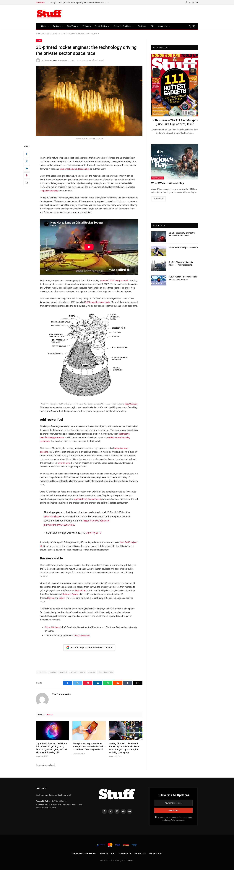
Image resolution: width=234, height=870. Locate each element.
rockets (73, 672)
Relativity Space (70, 594)
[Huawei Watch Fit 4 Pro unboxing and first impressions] (158, 280)
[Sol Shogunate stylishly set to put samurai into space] (158, 236)
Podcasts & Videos (122, 26)
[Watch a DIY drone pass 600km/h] (158, 251)
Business (142, 26)
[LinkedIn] (27, 168)
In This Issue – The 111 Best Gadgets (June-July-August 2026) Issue (175, 122)
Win (152, 26)
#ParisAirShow (52, 516)
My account (155, 854)
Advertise (140, 854)
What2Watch (157, 178)
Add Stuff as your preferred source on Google (91, 647)
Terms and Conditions (84, 854)
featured (63, 672)
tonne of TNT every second (114, 280)
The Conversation (50, 60)
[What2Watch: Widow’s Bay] (174, 161)
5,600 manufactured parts (97, 302)
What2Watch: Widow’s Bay (167, 183)
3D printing (41, 672)
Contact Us (125, 854)
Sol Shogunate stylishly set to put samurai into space (182, 234)
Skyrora (50, 598)
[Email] (27, 183)
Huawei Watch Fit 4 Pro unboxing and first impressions (183, 278)
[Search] (189, 26)
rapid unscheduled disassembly (74, 169)
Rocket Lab (80, 590)
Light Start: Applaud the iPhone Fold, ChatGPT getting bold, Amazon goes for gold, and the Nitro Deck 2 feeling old (51, 748)
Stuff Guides (101, 26)
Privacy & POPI (107, 854)
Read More (158, 199)
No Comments (85, 60)
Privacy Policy (170, 820)
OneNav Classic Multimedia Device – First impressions (181, 263)
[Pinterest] (27, 175)
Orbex (62, 598)
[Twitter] (27, 161)
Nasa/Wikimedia (131, 404)
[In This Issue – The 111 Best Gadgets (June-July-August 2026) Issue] (174, 85)
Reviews (57, 26)
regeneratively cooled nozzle (87, 499)
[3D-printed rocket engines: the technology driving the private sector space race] (89, 101)
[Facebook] (27, 154)
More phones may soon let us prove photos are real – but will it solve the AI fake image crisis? (88, 746)
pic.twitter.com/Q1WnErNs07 (59, 524)
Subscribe (162, 26)
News (43, 26)
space (82, 672)
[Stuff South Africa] (49, 14)
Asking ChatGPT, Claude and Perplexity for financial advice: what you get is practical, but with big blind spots (79, 2)
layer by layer (64, 463)
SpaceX (91, 672)
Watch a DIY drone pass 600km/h (183, 247)
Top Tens (71, 26)
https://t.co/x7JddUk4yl (96, 520)
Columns (87, 26)
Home (38, 33)
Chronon (130, 860)
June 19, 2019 (93, 532)
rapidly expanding (50, 190)
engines (53, 672)
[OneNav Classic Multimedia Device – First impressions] (158, 266)
